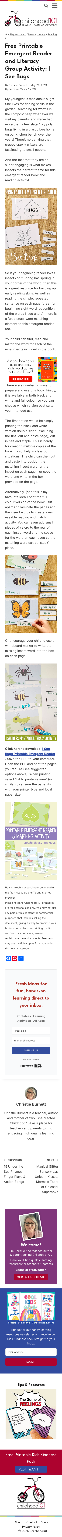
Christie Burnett (18, 85)
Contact (31, 1522)
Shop (44, 1522)
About (18, 1522)
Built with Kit (31, 1066)
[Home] (6, 34)
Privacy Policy (31, 1527)
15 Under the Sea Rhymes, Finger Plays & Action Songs (14, 1171)
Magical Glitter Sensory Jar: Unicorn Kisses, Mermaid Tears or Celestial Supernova (46, 1176)
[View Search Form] (46, 6)
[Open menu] (55, 6)
